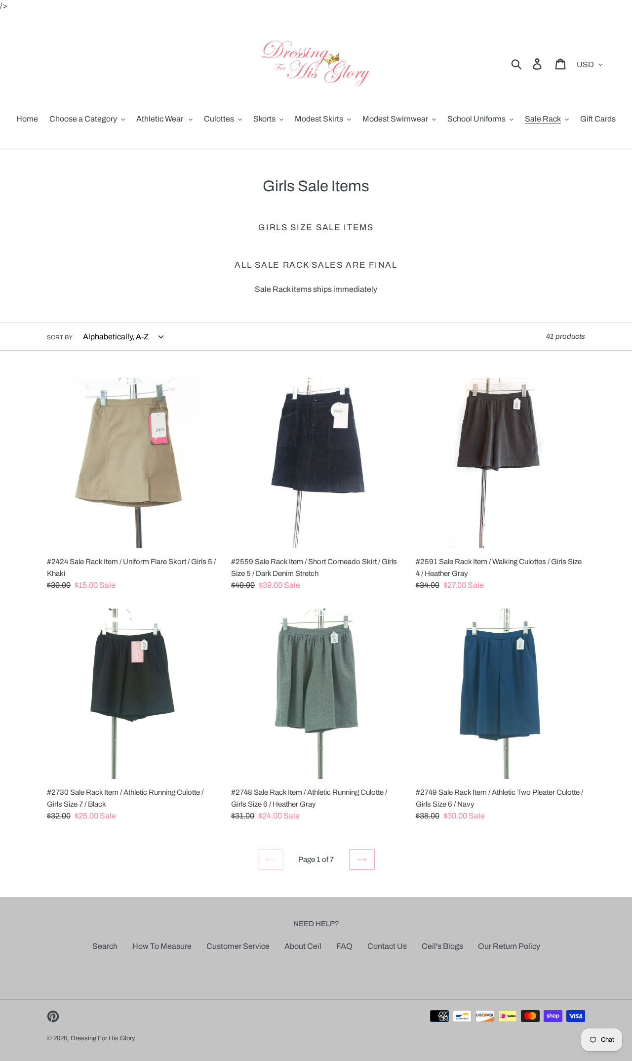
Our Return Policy (509, 946)
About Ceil (302, 946)
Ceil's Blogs (442, 946)
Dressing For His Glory (103, 1038)
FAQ (344, 946)
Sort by (60, 337)
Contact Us (387, 946)
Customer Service (238, 946)
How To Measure (162, 946)
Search (105, 946)
